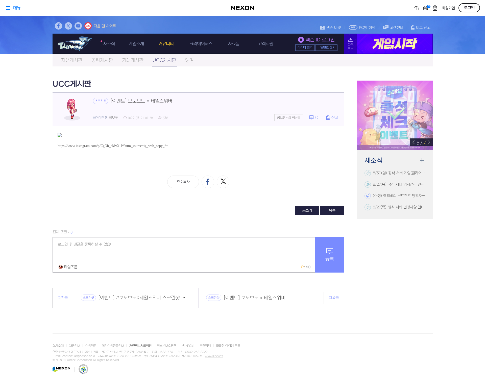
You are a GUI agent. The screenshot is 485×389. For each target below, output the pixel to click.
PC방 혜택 (367, 28)
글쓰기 (307, 210)
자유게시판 (71, 60)
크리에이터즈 (200, 43)
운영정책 (205, 345)
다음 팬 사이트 (105, 26)
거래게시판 (132, 60)
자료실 (233, 43)
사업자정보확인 (214, 356)
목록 (332, 210)
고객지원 (265, 43)
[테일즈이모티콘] (68, 267)
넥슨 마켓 (333, 28)
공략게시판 (102, 60)
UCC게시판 (164, 60)
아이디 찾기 (305, 47)
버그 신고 (423, 28)
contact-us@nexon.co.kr (78, 356)
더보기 (422, 160)
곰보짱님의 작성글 (288, 117)
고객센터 (396, 28)
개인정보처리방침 (140, 345)
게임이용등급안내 (113, 345)
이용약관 (90, 345)
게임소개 (136, 43)
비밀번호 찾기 (326, 47)
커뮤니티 (166, 43)
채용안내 (74, 345)
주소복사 (183, 182)
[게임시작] (388, 44)
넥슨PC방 (188, 345)
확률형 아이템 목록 (228, 345)
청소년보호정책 (166, 345)
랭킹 (189, 60)
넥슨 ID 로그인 (320, 40)
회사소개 (58, 345)
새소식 (109, 43)
